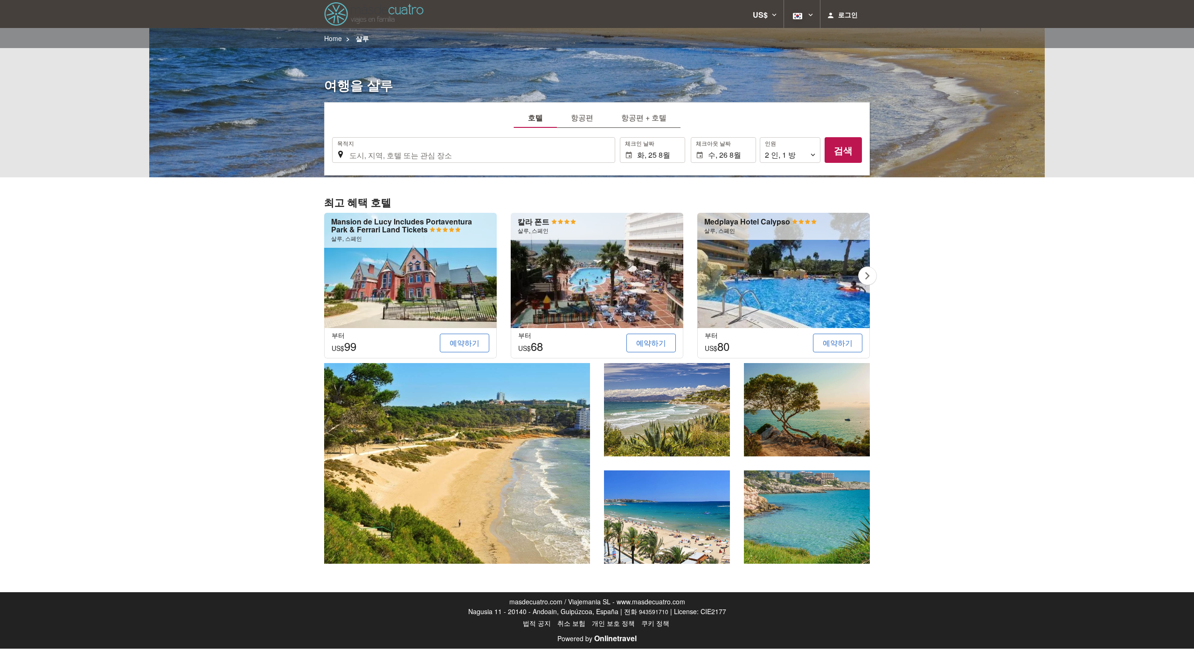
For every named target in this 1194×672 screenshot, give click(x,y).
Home (333, 38)
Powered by (597, 638)
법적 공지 (537, 623)
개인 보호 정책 (613, 623)
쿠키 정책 (655, 623)
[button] (765, 14)
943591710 (653, 612)
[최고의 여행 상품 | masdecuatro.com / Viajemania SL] (373, 14)
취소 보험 (571, 623)
